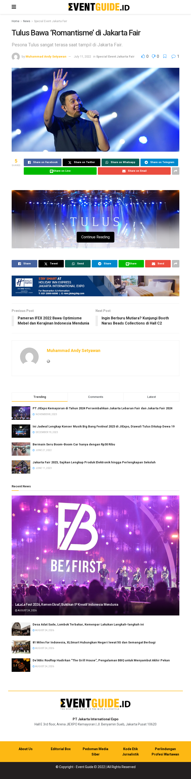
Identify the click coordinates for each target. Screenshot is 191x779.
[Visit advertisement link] (95, 286)
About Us (26, 749)
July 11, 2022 (82, 56)
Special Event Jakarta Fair (50, 21)
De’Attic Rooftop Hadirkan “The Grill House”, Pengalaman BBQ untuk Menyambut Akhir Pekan (101, 660)
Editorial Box (61, 749)
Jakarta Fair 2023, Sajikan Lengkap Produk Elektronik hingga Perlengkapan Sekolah (94, 462)
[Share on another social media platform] (175, 171)
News (26, 21)
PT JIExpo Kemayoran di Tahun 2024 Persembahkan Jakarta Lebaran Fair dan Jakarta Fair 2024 (102, 408)
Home (15, 21)
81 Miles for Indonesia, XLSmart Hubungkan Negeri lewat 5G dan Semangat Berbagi (94, 642)
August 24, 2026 (27, 610)
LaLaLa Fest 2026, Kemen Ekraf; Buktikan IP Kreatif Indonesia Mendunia (66, 604)
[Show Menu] (14, 7)
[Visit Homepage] (99, 7)
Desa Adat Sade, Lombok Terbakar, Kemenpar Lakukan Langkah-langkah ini (88, 624)
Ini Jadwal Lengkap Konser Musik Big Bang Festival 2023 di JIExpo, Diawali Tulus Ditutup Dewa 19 (103, 426)
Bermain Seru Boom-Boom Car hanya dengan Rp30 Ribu (74, 444)
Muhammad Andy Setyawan (46, 56)
